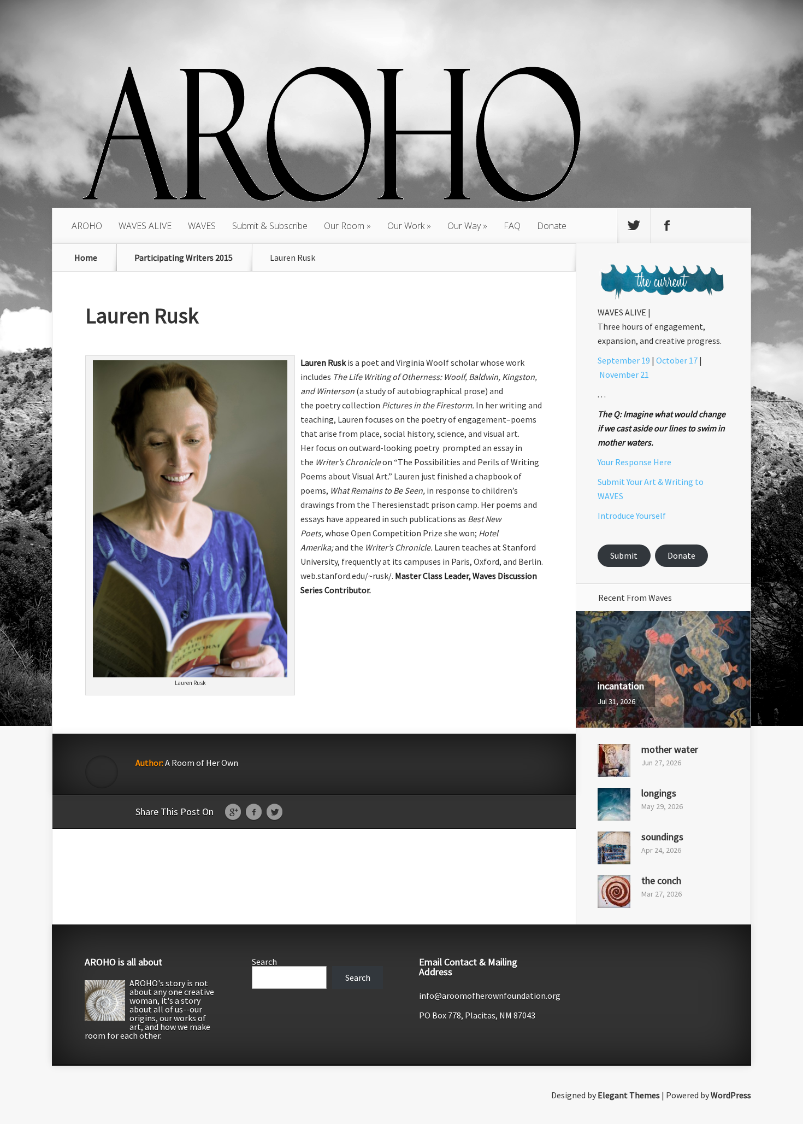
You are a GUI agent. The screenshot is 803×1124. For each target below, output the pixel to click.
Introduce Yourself (632, 515)
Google (233, 812)
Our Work (405, 226)
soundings (662, 836)
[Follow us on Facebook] (667, 225)
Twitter (274, 812)
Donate (551, 226)
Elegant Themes (629, 1095)
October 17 (677, 360)
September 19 (624, 360)
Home (85, 257)
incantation (621, 686)
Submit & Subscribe (270, 226)
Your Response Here (634, 461)
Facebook (253, 812)
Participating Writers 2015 (183, 257)
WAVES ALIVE (145, 226)
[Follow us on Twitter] (633, 225)
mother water (669, 749)
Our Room (344, 226)
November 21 (624, 374)
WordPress (731, 1095)
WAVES (202, 226)
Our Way (464, 226)
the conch (661, 880)
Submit (623, 555)
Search (264, 961)
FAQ (512, 226)
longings (658, 793)
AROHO (87, 226)
